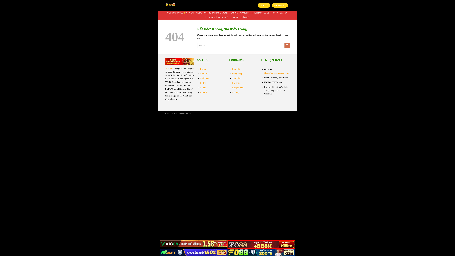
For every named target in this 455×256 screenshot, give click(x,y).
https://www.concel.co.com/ (276, 73)
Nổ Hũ (275, 13)
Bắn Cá (283, 13)
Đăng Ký (236, 69)
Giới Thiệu (223, 17)
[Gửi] (287, 45)
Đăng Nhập (237, 73)
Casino (234, 13)
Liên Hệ (245, 17)
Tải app (235, 92)
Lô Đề (267, 13)
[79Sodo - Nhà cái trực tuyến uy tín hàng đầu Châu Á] (177, 5)
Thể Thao (257, 13)
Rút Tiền (236, 83)
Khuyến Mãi (237, 88)
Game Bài (245, 13)
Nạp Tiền (236, 78)
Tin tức (235, 17)
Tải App (211, 17)
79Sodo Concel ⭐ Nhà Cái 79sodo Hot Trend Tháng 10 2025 (198, 13)
